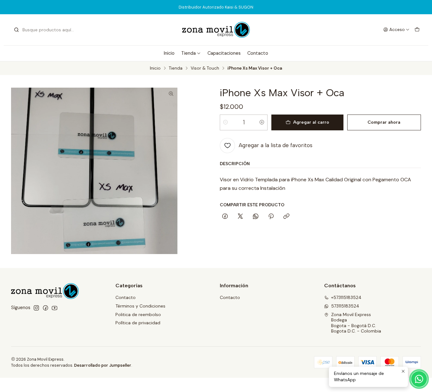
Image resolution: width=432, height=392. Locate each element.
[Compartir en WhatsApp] (255, 216)
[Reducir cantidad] (225, 122)
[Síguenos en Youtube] (55, 308)
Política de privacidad (137, 323)
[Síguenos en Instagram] (36, 308)
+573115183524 (346, 297)
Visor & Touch (205, 68)
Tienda (188, 53)
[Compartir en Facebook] (225, 216)
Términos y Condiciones (140, 306)
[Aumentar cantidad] (261, 122)
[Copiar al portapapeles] (286, 216)
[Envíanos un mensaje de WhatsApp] (419, 379)
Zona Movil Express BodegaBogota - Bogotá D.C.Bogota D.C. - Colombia (356, 323)
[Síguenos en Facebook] (45, 308)
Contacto (257, 53)
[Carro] (417, 29)
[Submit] (16, 29)
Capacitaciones (224, 53)
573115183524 (345, 306)
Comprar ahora (383, 122)
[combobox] (46, 29)
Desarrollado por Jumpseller (102, 365)
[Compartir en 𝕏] (240, 216)
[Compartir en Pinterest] (271, 216)
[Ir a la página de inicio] (216, 30)
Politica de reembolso (138, 314)
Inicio (169, 53)
